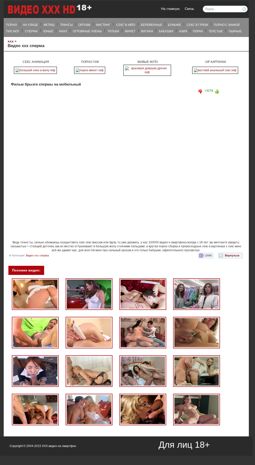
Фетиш (49, 25)
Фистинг (103, 25)
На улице (30, 25)
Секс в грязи (197, 25)
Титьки (113, 31)
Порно (11, 25)
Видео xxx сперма (37, 255)
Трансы (66, 25)
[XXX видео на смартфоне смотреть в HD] (49, 10)
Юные (48, 31)
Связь (189, 9)
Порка (198, 31)
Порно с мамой (227, 25)
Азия (183, 31)
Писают (12, 31)
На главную (170, 9)
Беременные (151, 25)
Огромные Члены (87, 31)
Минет (130, 31)
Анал (63, 31)
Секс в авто (125, 25)
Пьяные (235, 31)
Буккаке (174, 25)
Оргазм (84, 25)
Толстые (216, 31)
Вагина (147, 31)
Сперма (31, 31)
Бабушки (166, 31)
